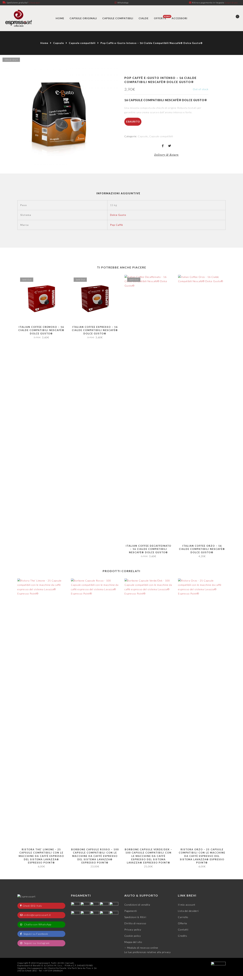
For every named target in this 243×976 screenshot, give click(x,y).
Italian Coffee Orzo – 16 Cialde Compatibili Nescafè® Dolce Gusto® (202, 549)
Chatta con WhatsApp (37, 924)
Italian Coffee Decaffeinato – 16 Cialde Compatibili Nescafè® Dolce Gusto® (148, 549)
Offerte (182, 923)
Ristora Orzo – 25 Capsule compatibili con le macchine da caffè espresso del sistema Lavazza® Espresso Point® (202, 856)
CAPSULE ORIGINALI (83, 18)
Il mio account (186, 904)
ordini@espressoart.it (37, 914)
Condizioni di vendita (137, 904)
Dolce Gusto (118, 214)
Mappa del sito (133, 941)
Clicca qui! (34, 2)
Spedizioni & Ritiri (135, 917)
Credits (182, 935)
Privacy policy (132, 929)
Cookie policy (132, 935)
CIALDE (144, 18)
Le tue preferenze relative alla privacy (147, 952)
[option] (59, 114)
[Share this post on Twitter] (169, 146)
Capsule (58, 42)
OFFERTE (160, 18)
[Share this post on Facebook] (163, 146)
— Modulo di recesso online (141, 947)
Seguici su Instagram (36, 943)
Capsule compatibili (82, 42)
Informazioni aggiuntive (118, 193)
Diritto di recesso (135, 923)
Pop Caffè (116, 224)
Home (44, 42)
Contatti (183, 929)
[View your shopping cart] (235, 18)
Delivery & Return (166, 154)
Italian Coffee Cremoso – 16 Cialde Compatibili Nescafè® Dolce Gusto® (41, 330)
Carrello (183, 917)
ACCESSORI (179, 18)
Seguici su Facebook (35, 933)
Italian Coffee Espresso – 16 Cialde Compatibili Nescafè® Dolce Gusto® (95, 330)
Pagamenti (130, 910)
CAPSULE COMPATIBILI (117, 18)
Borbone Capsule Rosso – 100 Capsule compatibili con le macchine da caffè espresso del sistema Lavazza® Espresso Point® (95, 856)
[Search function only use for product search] (222, 18)
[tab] (118, 193)
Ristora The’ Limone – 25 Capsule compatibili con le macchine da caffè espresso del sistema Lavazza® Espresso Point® (41, 856)
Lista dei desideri (188, 910)
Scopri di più (231, 2)
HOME (60, 18)
